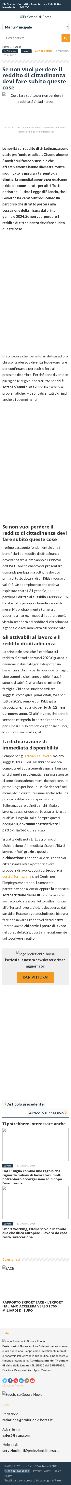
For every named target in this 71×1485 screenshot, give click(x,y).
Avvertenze (38, 4)
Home (5, 47)
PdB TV (24, 7)
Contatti (22, 4)
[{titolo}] (4, 1380)
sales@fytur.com (16, 1435)
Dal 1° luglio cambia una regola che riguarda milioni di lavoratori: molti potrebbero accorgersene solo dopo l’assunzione (32, 1177)
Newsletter (9, 7)
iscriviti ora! (35, 977)
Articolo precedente (25, 1104)
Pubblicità (54, 4)
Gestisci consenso (17, 1470)
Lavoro (16, 47)
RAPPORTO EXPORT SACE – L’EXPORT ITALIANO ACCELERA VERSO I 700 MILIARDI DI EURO (32, 1306)
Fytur (58, 1480)
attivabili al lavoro (38, 756)
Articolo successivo (46, 1112)
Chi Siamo (8, 4)
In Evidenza (10, 51)
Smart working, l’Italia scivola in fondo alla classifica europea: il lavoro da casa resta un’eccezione (34, 1233)
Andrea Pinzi (43, 51)
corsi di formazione (16, 876)
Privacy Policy (41, 1470)
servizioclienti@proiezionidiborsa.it (30, 1450)
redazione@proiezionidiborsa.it (27, 1420)
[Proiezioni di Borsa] (35, 17)
